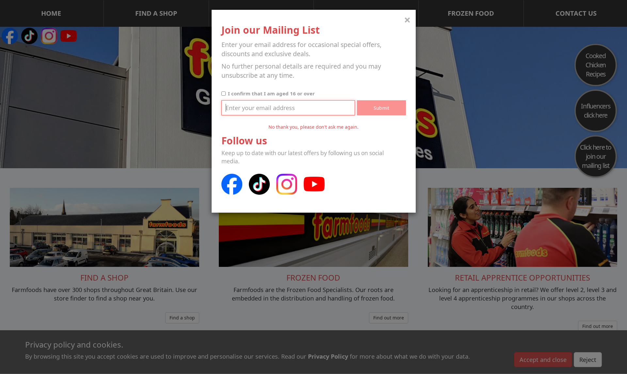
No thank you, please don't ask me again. (313, 127)
